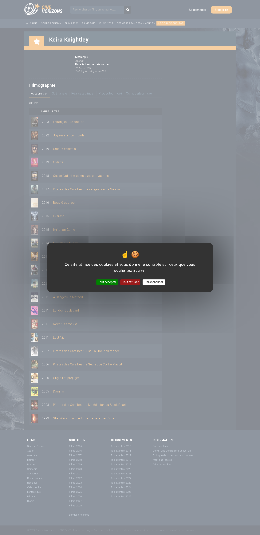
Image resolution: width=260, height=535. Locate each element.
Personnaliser (153, 282)
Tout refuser (130, 282)
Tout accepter (107, 282)
